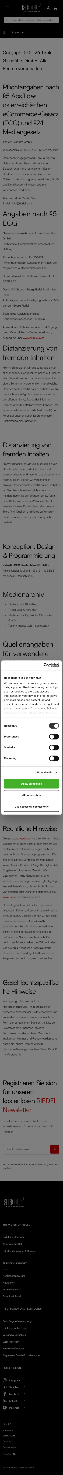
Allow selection (31, 795)
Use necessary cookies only (31, 806)
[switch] (54, 736)
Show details (44, 772)
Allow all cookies (31, 783)
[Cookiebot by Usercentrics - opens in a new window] (44, 665)
